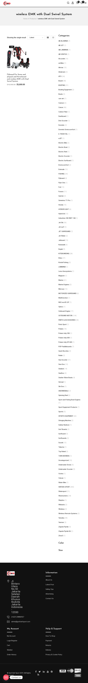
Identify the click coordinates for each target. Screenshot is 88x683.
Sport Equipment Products (67, 407)
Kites (60, 258)
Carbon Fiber (63, 112)
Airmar (60, 67)
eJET (60, 138)
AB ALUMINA (63, 41)
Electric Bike (62, 143)
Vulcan (60, 478)
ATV (59, 76)
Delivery (48, 650)
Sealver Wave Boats (65, 378)
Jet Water (61, 236)
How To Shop (50, 636)
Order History (11, 655)
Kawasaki (61, 245)
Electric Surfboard (64, 161)
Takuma (61, 447)
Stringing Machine (64, 420)
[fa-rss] (38, 674)
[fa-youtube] (48, 671)
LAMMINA (62, 267)
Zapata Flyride (63, 527)
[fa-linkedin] (44, 671)
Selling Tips (50, 589)
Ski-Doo (61, 386)
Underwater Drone (64, 465)
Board (60, 81)
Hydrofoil (61, 214)
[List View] (53, 37)
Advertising (49, 594)
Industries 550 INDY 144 (66, 218)
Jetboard (61, 240)
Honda (60, 205)
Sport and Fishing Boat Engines (69, 400)
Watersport (62, 491)
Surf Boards (62, 429)
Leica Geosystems (65, 271)
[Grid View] (48, 37)
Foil (59, 187)
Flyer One (61, 183)
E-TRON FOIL (63, 134)
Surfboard (62, 434)
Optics (60, 307)
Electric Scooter (64, 156)
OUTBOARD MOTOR (65, 316)
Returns (48, 645)
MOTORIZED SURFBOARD (67, 293)
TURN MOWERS (63, 456)
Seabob (61, 369)
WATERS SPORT (64, 487)
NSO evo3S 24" (63, 302)
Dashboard (62, 116)
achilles (61, 63)
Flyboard (61, 178)
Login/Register (12, 641)
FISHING (61, 174)
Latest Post (50, 585)
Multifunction (63, 298)
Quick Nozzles (63, 351)
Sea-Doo (61, 364)
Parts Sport (62, 324)
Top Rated (62, 451)
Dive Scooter (63, 121)
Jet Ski (60, 223)
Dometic (61, 125)
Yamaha (61, 518)
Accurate (61, 59)
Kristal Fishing (63, 262)
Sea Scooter (62, 360)
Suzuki (60, 443)
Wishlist (9, 650)
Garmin (61, 196)
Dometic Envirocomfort (66, 130)
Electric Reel (62, 152)
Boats (60, 94)
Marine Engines (63, 285)
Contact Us (50, 598)
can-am (61, 99)
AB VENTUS (62, 54)
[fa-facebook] (35, 671)
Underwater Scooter (65, 469)
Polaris (60, 329)
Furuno (60, 192)
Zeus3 (60, 536)
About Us (49, 580)
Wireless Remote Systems (67, 513)
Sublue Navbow (63, 425)
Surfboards (62, 438)
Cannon (61, 103)
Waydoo (61, 500)
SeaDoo (61, 373)
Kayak (60, 249)
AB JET (61, 45)
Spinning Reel (63, 395)
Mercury (61, 289)
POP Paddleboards (65, 347)
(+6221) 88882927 (17, 617)
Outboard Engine (64, 311)
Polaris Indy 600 (64, 338)
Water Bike (62, 482)
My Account (11, 636)
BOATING (61, 85)
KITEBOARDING (63, 254)
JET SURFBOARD (64, 231)
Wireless (61, 509)
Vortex (60, 474)
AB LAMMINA (63, 50)
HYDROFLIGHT (63, 209)
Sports (60, 412)
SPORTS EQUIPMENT (65, 416)
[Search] (68, 3)
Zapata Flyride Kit (64, 531)
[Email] (6, 677)
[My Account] (73, 3)
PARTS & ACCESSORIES (66, 320)
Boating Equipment (65, 90)
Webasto (61, 505)
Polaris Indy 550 (64, 333)
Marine (60, 280)
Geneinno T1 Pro (64, 200)
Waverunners (63, 496)
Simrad (60, 382)
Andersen (61, 72)
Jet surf (61, 227)
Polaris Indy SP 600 (65, 342)
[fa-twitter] (40, 671)
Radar (60, 355)
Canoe (60, 107)
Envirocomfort (63, 165)
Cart (8, 645)
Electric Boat (62, 147)
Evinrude (61, 169)
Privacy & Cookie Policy (54, 655)
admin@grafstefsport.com (20, 622)
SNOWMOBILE (63, 391)
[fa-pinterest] (52, 671)
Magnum (61, 276)
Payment (49, 641)
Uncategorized (63, 460)
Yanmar (61, 522)
